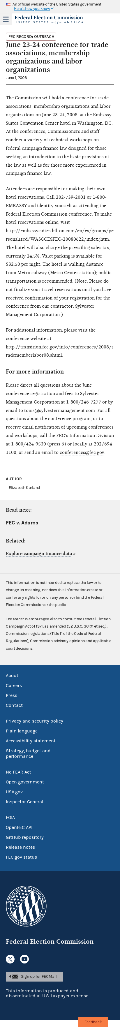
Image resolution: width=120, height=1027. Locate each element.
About (12, 675)
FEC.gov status (21, 857)
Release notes (20, 847)
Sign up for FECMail (39, 976)
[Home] (53, 19)
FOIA (10, 817)
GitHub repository (25, 837)
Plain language (22, 731)
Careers (14, 685)
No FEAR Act (18, 772)
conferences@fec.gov (82, 452)
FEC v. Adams (22, 523)
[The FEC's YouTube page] (24, 959)
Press (11, 695)
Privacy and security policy (34, 721)
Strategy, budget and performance (28, 753)
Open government (25, 782)
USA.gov (14, 792)
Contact (14, 705)
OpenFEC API (19, 827)
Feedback (93, 1022)
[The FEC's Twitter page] (10, 959)
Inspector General (24, 801)
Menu (6, 19)
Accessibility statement (31, 741)
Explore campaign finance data (39, 553)
